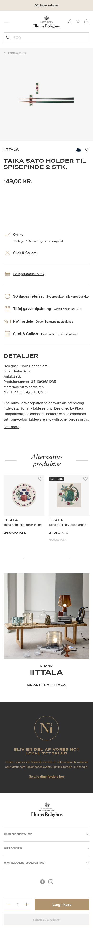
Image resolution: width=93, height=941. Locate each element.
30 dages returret (47, 5)
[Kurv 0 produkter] (86, 21)
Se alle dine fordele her (46, 776)
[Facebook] (42, 881)
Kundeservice (18, 834)
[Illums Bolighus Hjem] (46, 22)
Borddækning (16, 53)
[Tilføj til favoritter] (40, 479)
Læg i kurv (62, 904)
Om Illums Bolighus (24, 863)
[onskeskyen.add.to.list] (78, 150)
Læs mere (11, 426)
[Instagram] (50, 881)
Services (13, 848)
